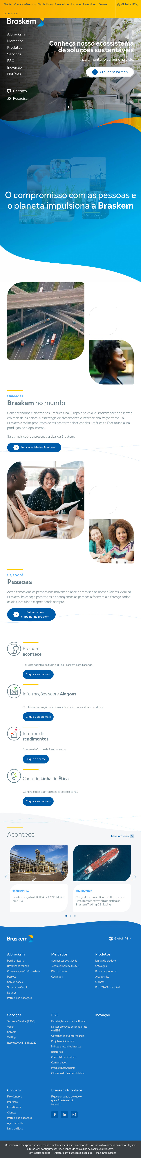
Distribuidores (45, 4)
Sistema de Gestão (17, 987)
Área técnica (102, 977)
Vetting (11, 1037)
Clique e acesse (37, 760)
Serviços (14, 54)
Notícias (14, 74)
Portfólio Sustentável (107, 987)
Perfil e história (15, 961)
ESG (10, 61)
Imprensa (76, 4)
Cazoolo (11, 1032)
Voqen (10, 1027)
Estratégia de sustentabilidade (68, 1021)
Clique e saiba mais (114, 67)
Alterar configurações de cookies (73, 1153)
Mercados (15, 41)
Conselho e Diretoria (25, 4)
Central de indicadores (63, 1057)
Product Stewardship (63, 1068)
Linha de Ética (15, 1128)
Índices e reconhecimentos (66, 1046)
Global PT (128, 4)
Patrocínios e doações (19, 998)
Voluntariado (10, 14)
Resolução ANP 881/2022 (21, 1043)
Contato (20, 91)
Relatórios (57, 1052)
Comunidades (15, 982)
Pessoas (102, 4)
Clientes (8, 4)
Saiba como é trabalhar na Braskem (35, 614)
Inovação (14, 67)
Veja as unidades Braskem (38, 447)
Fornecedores (62, 4)
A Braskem (16, 34)
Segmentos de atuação (64, 961)
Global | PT (121, 938)
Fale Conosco (14, 1096)
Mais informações (106, 1153)
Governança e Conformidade (23, 971)
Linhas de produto (105, 961)
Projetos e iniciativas (62, 1041)
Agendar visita (15, 1123)
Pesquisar (21, 98)
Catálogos (57, 977)
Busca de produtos (105, 971)
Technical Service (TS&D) (65, 966)
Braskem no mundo (18, 966)
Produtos (14, 47)
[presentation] (7, 877)
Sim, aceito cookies (39, 1153)
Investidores (90, 4)
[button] (68, 107)
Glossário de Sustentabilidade (68, 1073)
